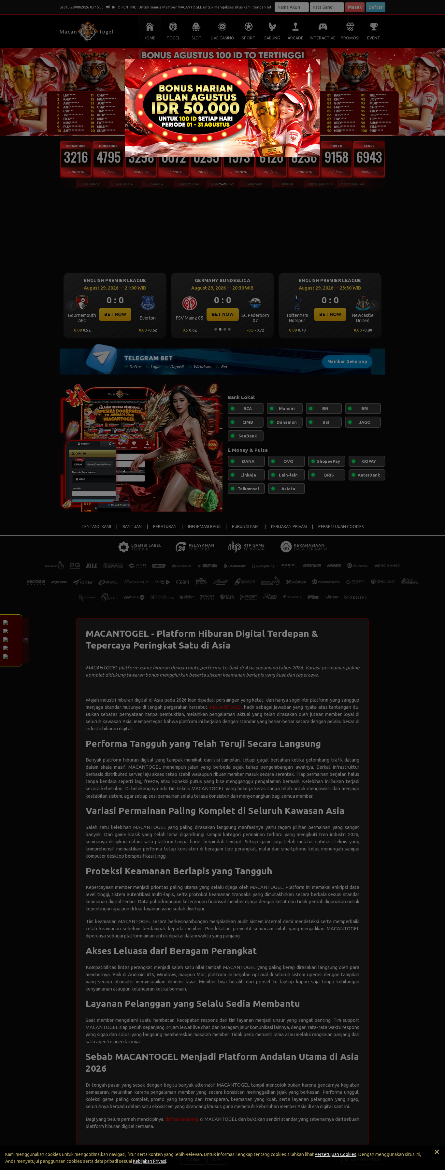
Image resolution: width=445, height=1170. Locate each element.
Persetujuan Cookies (335, 1154)
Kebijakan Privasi (149, 1161)
